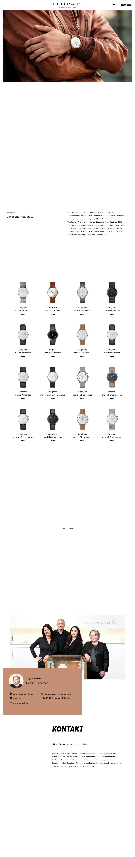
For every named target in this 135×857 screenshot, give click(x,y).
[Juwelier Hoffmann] (67, 8)
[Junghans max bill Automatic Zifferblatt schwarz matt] (112, 292)
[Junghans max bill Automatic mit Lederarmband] (53, 292)
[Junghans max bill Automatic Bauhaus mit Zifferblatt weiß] (53, 377)
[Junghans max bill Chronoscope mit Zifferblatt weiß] (82, 377)
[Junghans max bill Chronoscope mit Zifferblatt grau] (112, 377)
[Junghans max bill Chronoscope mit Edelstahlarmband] (112, 419)
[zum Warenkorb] (113, 5)
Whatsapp (17, 698)
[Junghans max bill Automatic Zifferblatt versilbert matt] (82, 292)
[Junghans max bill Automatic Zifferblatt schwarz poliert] (53, 334)
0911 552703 (63, 697)
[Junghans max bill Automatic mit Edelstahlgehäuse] (82, 334)
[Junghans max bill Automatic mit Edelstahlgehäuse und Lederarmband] (112, 334)
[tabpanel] (67, 46)
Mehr (23, 314)
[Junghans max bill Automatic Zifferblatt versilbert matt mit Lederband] (23, 334)
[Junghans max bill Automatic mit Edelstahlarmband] (23, 292)
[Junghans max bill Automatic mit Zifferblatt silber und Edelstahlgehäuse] (23, 377)
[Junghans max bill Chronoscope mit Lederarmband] (53, 419)
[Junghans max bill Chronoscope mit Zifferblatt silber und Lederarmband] (82, 419)
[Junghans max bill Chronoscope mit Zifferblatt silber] (23, 419)
